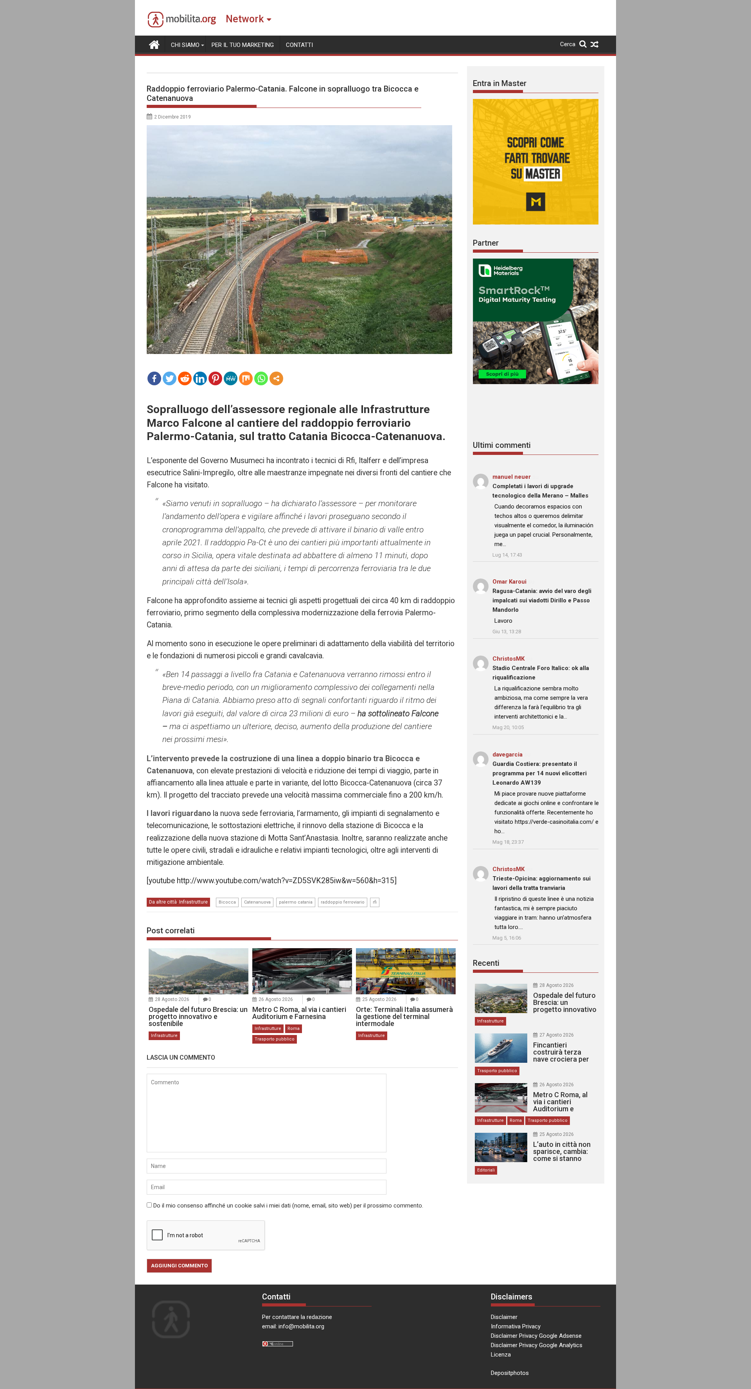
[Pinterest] (215, 378)
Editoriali (486, 1170)
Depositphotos (510, 1372)
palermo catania (296, 902)
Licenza (501, 1354)
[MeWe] (230, 378)
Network (245, 19)
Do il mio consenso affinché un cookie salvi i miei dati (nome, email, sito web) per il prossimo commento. (288, 1205)
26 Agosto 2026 (276, 999)
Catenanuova (257, 902)
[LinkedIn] (200, 378)
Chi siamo (185, 45)
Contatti (299, 45)
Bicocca (227, 902)
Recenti (486, 963)
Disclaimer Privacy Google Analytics (536, 1345)
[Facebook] (154, 378)
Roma (293, 1028)
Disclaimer (504, 1317)
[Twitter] (169, 378)
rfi (375, 902)
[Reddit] (185, 378)
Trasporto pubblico (275, 1039)
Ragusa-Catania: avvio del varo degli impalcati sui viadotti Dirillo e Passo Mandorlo (541, 600)
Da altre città (163, 902)
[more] (276, 378)
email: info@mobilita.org (293, 1326)
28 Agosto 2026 (172, 999)
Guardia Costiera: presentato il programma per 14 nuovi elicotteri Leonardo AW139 (539, 773)
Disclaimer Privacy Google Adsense (536, 1335)
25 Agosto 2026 (379, 999)
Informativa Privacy (516, 1326)
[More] (276, 378)
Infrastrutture (193, 902)
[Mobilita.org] (154, 44)
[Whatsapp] (261, 378)
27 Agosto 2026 (556, 1035)
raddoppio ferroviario (343, 902)
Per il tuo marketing (243, 45)
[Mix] (246, 378)
